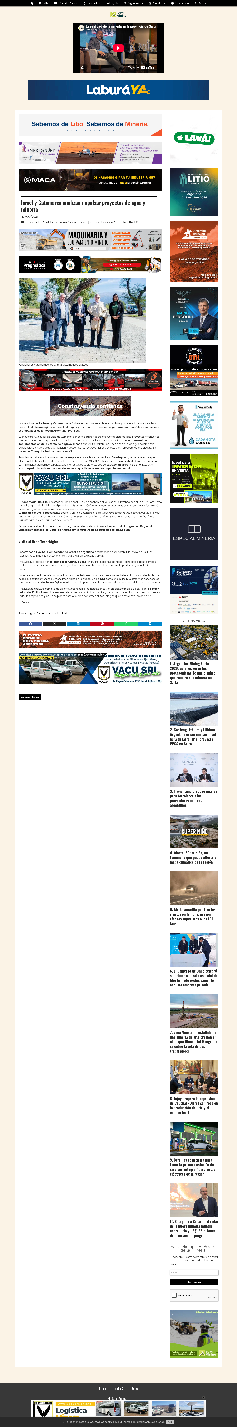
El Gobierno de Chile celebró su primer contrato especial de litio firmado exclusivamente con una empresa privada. (193, 978)
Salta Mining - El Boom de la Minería (193, 1248)
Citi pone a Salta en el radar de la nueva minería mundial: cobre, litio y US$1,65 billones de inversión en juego (194, 1228)
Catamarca (43, 613)
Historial (102, 1389)
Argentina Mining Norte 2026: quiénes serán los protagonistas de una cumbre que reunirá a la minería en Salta (192, 673)
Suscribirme (194, 1282)
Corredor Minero (68, 3)
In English (112, 3)
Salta (45, 3)
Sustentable (182, 3)
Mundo (157, 3)
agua (32, 613)
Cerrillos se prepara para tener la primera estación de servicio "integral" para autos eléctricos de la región (192, 1167)
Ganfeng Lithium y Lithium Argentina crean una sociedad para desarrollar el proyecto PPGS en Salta (193, 736)
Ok (170, 1421)
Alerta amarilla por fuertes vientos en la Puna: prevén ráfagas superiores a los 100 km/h (192, 916)
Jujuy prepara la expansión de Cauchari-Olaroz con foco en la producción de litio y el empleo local (194, 1105)
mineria (64, 613)
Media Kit (119, 1389)
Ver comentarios (30, 697)
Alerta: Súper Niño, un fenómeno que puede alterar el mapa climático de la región (193, 857)
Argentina (133, 3)
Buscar (135, 1389)
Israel (55, 613)
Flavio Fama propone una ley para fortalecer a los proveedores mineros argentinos (193, 798)
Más (200, 3)
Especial (92, 3)
